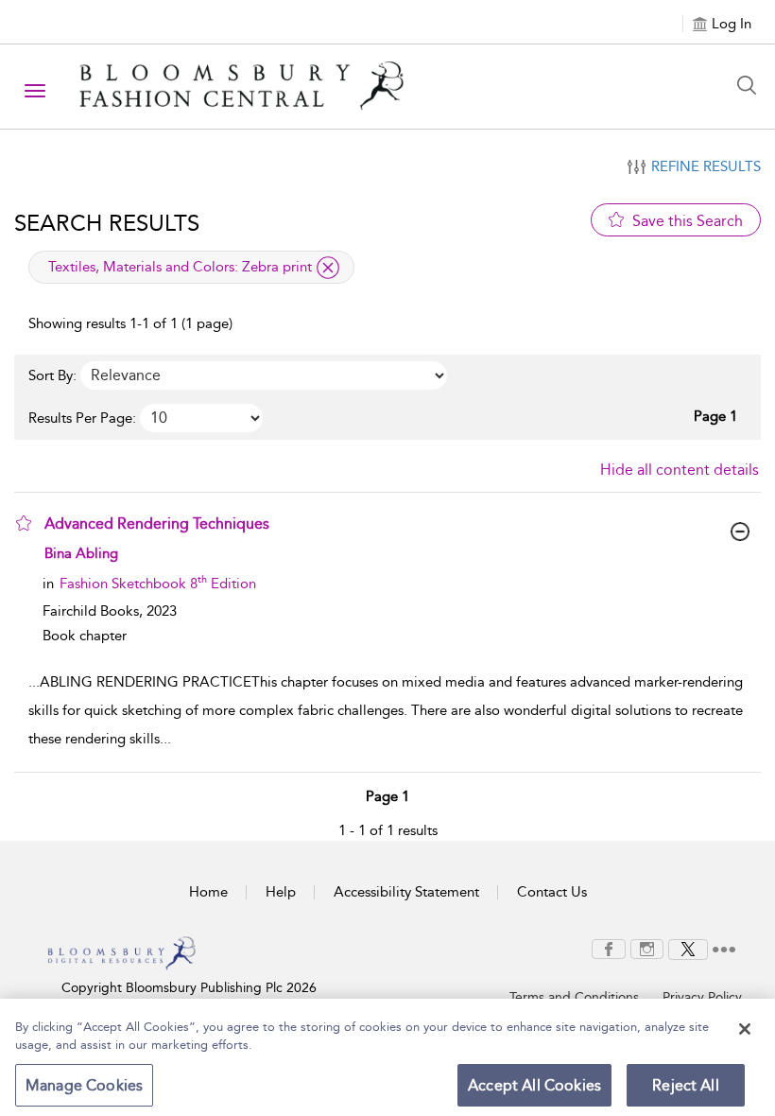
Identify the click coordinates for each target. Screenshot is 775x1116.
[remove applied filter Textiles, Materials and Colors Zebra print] (328, 267)
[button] (23, 523)
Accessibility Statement (406, 891)
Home (208, 891)
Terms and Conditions (574, 997)
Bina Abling (81, 553)
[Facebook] (609, 947)
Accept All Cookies (534, 1085)
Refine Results (706, 166)
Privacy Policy (702, 997)
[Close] (745, 1029)
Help (281, 891)
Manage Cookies (84, 1085)
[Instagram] (647, 947)
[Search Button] (751, 85)
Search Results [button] (106, 223)
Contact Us (552, 891)
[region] (387, 1057)
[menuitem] (609, 949)
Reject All (685, 1085)
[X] (688, 947)
